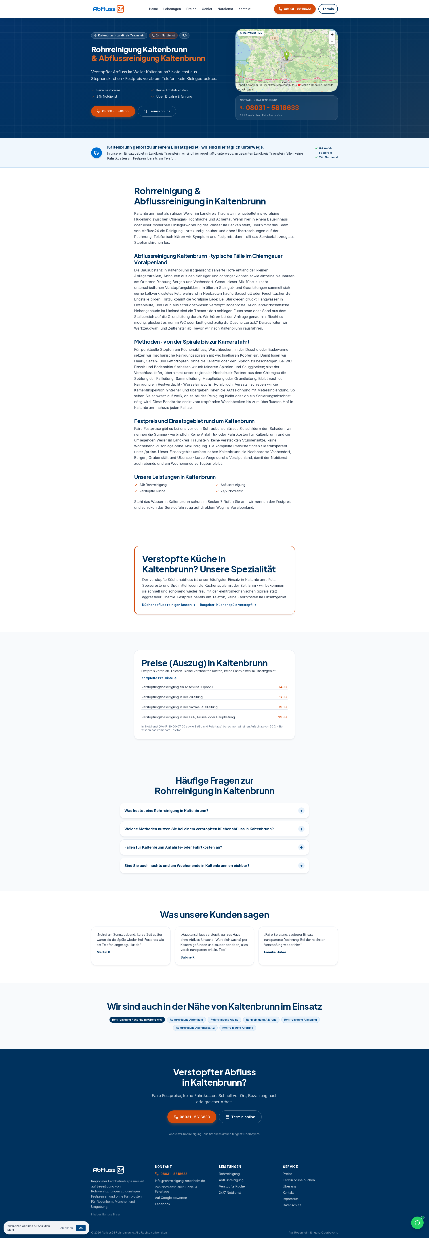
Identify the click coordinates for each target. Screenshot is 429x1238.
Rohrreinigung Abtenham (186, 1019)
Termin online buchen (299, 1180)
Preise (191, 9)
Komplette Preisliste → (159, 678)
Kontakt (244, 9)
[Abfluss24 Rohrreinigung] (108, 9)
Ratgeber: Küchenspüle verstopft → (228, 605)
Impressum (291, 1199)
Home (153, 9)
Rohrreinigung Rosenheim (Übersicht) (137, 1019)
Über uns (289, 1186)
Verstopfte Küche (152, 491)
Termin (328, 9)
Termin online (159, 111)
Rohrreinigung (229, 1174)
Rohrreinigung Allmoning (300, 1019)
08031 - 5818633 (116, 111)
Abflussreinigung (233, 485)
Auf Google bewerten (171, 1198)
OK (81, 1228)
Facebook (162, 1204)
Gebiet (207, 9)
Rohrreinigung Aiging (224, 1019)
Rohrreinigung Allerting (261, 1019)
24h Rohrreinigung (153, 485)
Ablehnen (66, 1228)
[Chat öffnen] (417, 1223)
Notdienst (225, 9)
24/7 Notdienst (232, 491)
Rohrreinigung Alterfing (237, 1027)
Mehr (10, 1229)
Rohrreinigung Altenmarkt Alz (195, 1027)
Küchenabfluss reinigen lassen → (169, 605)
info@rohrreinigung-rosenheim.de (180, 1181)
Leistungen (172, 9)
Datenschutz (292, 1205)
